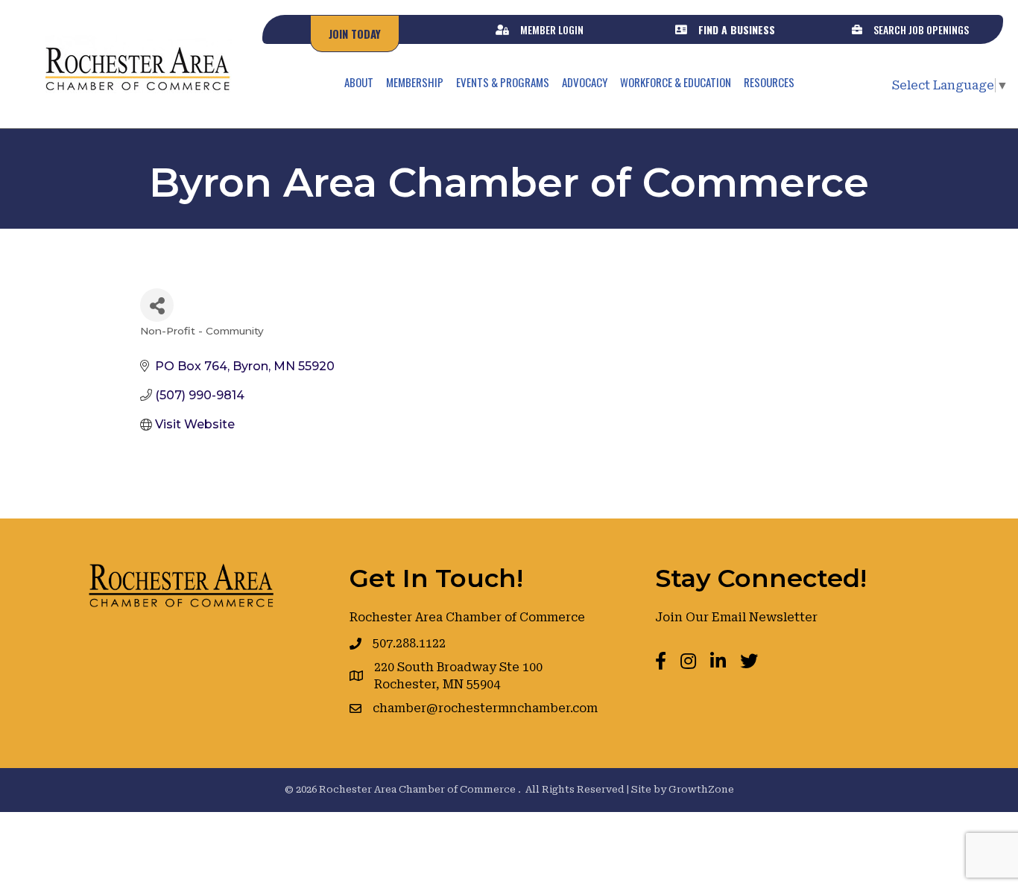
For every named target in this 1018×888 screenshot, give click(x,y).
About (358, 82)
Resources (769, 82)
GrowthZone (701, 789)
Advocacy (584, 82)
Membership (414, 82)
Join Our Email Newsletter (736, 617)
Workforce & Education (675, 82)
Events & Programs (502, 82)
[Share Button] (157, 305)
